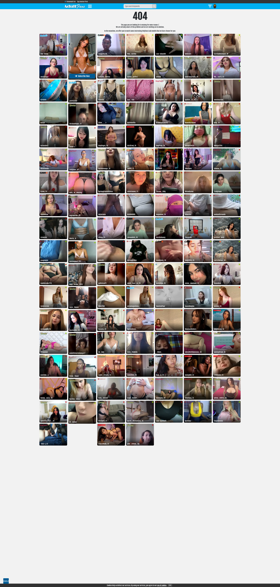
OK (170, 585)
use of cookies (161, 585)
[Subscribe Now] (82, 79)
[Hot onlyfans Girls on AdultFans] (74, 6)
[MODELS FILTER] (210, 6)
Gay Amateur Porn (82, 2)
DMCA (6, 581)
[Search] (154, 6)
